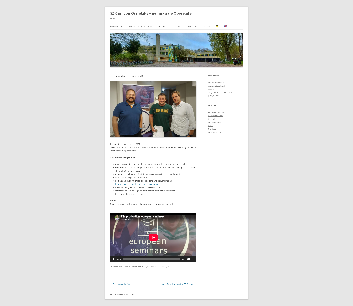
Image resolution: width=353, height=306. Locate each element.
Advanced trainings (138, 266)
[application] (153, 237)
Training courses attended (140, 26)
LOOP (210, 125)
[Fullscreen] (193, 259)
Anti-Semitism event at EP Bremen (179, 284)
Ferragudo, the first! (120, 284)
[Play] (114, 259)
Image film (193, 26)
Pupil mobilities (214, 132)
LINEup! (211, 89)
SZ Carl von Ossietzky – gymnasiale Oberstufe (151, 13)
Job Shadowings (214, 122)
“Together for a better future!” (220, 92)
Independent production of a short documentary (137, 184)
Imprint (207, 26)
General (211, 119)
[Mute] (188, 259)
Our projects (116, 26)
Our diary (163, 26)
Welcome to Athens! (216, 86)
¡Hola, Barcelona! (215, 96)
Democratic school (215, 115)
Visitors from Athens (216, 82)
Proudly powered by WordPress (122, 294)
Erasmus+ (178, 26)
